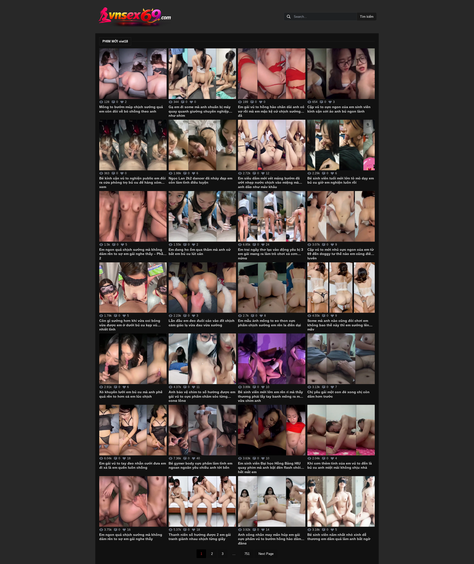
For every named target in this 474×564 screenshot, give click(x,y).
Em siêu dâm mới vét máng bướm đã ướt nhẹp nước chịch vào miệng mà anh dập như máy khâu (269, 182)
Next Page (266, 554)
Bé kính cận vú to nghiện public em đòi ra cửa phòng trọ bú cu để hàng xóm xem (132, 182)
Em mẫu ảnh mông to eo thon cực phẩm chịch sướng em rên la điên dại (269, 323)
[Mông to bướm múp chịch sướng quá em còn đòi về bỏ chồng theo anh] (133, 73)
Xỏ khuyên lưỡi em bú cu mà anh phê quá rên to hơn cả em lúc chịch (130, 394)
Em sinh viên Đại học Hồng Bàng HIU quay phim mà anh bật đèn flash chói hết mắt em (269, 467)
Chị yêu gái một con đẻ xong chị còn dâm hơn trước (338, 394)
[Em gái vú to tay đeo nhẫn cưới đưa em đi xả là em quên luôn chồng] (133, 430)
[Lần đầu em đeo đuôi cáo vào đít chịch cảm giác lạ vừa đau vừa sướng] (202, 287)
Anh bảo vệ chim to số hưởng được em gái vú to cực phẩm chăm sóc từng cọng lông (202, 396)
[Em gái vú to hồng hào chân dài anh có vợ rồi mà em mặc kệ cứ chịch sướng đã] (271, 73)
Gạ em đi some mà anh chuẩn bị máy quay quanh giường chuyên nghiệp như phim (200, 111)
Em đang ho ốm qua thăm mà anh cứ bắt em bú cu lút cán (200, 252)
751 (247, 554)
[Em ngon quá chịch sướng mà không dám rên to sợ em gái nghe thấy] (133, 501)
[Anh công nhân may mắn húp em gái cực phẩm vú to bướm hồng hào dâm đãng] (271, 501)
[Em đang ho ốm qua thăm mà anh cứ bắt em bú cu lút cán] (202, 216)
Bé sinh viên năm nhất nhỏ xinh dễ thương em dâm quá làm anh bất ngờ (338, 537)
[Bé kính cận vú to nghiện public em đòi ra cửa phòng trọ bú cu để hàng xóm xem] (133, 145)
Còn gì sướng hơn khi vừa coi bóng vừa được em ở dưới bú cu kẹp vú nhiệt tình (129, 325)
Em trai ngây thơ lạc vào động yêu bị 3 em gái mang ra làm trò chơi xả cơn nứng (270, 253)
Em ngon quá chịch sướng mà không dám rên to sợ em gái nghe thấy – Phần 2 (132, 253)
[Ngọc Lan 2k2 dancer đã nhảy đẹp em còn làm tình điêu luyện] (202, 145)
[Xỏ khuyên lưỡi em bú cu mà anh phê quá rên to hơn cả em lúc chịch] (133, 358)
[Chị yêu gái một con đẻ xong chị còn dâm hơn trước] (341, 358)
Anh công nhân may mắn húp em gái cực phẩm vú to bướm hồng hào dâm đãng (269, 539)
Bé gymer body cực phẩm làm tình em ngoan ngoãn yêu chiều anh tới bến (200, 465)
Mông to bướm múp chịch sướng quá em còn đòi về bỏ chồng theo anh (131, 109)
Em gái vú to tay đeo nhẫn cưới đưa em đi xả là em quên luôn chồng (132, 465)
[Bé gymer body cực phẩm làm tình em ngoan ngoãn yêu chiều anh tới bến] (202, 430)
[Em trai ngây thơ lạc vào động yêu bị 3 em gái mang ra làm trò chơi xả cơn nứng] (271, 216)
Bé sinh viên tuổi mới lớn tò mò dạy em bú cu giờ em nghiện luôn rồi (340, 180)
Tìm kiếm (367, 17)
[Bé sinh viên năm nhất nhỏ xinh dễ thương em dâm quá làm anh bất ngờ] (341, 501)
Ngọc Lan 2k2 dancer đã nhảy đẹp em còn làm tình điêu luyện (200, 180)
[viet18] (134, 16)
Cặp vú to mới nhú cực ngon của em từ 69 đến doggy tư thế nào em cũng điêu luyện (340, 253)
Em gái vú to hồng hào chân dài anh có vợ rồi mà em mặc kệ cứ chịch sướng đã (271, 111)
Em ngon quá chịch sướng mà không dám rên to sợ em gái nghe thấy (130, 537)
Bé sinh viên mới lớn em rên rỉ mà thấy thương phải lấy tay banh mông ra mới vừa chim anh (270, 396)
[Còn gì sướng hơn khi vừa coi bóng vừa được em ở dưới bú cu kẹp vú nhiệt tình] (133, 287)
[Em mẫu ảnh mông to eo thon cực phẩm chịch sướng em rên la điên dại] (271, 287)
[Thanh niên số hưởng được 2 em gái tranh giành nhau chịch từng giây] (202, 501)
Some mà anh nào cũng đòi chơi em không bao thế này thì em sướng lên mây (338, 325)
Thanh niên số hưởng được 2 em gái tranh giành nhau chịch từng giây (200, 537)
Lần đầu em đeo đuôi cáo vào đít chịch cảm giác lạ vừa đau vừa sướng (202, 323)
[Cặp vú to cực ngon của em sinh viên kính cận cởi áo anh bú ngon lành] (341, 73)
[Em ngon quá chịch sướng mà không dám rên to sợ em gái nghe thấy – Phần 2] (133, 216)
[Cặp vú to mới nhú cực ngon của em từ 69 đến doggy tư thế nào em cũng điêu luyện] (341, 216)
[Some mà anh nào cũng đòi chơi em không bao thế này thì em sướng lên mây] (341, 287)
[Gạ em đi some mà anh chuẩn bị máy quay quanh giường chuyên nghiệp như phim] (202, 73)
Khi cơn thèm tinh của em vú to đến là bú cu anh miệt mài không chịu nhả (339, 465)
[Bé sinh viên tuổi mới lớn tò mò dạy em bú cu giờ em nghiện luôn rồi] (341, 145)
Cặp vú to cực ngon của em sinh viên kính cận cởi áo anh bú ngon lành (339, 109)
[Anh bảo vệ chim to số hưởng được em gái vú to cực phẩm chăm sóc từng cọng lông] (202, 358)
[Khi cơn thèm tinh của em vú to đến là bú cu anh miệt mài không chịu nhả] (341, 430)
